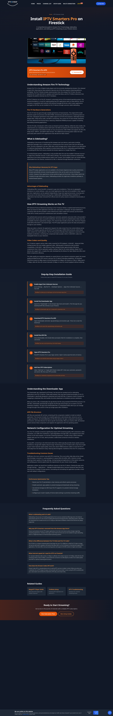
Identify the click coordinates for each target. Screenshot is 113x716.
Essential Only (89, 712)
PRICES (39, 3)
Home (50, 14)
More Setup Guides (66, 614)
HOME (33, 3)
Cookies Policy (26, 714)
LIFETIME (80, 3)
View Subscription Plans (48, 614)
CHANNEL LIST (47, 3)
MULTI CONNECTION (69, 3)
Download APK (78, 72)
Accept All (95, 712)
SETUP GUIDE (57, 3)
